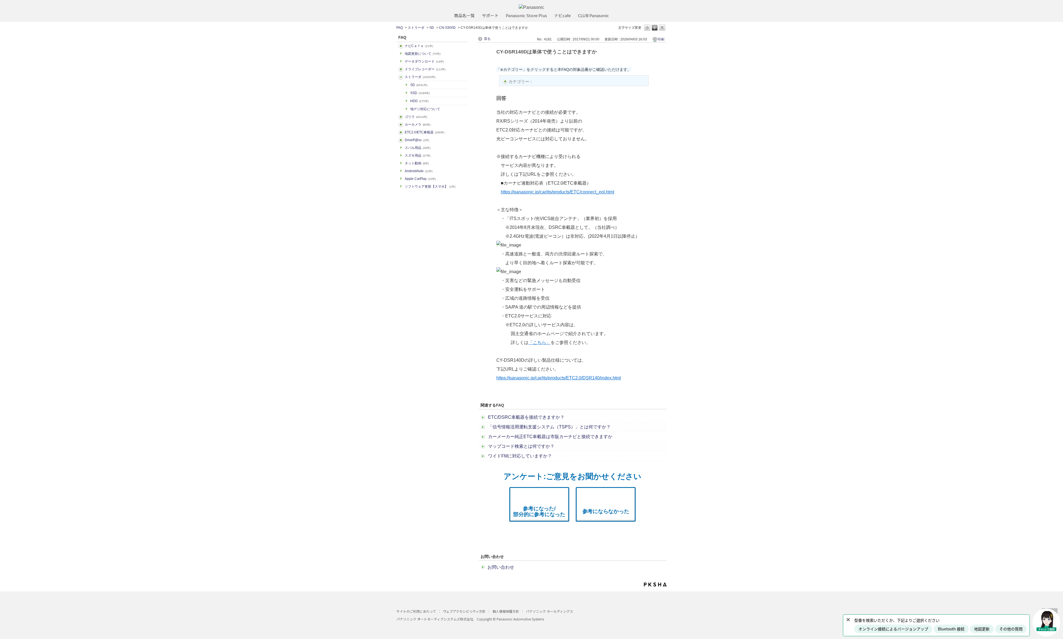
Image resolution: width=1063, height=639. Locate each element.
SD (431, 28)
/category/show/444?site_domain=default (400, 132)
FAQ (399, 28)
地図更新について (422, 54)
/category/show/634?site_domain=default (400, 69)
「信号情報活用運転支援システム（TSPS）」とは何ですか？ (549, 427)
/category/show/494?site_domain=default (400, 124)
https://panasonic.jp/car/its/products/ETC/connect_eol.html (557, 192)
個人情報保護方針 (505, 611)
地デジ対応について (425, 109)
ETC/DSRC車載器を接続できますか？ (526, 417)
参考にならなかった (605, 511)
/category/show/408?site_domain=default (400, 45)
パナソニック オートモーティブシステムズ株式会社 (434, 619)
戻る (487, 39)
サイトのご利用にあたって (416, 611)
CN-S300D (447, 28)
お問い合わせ (500, 567)
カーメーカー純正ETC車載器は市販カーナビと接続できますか (550, 436)
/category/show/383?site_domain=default (400, 116)
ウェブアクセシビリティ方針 (464, 611)
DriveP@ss (417, 140)
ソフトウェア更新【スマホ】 (430, 186)
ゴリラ (416, 117)
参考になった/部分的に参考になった (539, 511)
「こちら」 (539, 342)
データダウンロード (424, 61)
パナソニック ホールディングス (549, 611)
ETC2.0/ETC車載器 (424, 132)
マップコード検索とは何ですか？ (521, 446)
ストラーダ (416, 28)
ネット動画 (417, 163)
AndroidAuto (418, 171)
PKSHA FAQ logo (655, 584)
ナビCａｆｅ (419, 46)
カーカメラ (417, 124)
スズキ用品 (417, 155)
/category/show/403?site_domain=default (400, 140)
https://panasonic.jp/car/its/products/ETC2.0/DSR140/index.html (558, 378)
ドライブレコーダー (425, 69)
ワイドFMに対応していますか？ (520, 456)
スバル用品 (417, 148)
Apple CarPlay (420, 179)
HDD (419, 101)
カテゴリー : (521, 81)
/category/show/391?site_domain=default (400, 76)
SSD (420, 93)
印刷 (661, 39)
